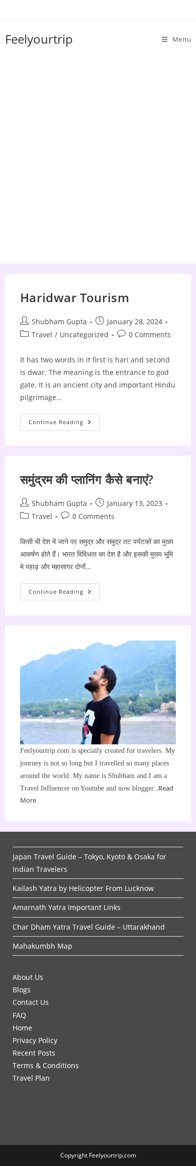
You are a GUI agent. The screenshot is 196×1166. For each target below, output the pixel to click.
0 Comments (150, 334)
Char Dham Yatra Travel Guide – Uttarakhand (89, 927)
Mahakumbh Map (42, 946)
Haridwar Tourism (75, 297)
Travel (42, 334)
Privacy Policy (35, 1040)
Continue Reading (64, 424)
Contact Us (31, 1002)
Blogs (22, 989)
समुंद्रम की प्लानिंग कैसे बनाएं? (87, 479)
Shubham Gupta (59, 321)
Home (22, 1027)
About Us (28, 977)
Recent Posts (34, 1053)
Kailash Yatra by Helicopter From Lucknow (83, 888)
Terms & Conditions (46, 1065)
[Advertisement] (98, 160)
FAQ (19, 1015)
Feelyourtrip (39, 39)
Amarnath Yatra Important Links (67, 907)
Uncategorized (84, 334)
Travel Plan (31, 1078)
